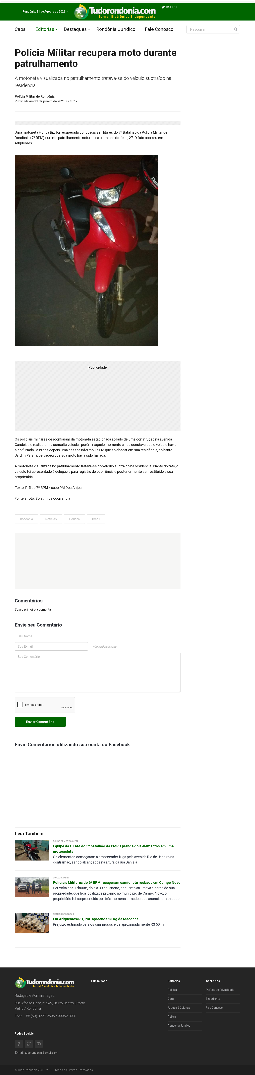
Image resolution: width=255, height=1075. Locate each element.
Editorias (44, 29)
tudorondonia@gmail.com (41, 1052)
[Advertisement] (97, 561)
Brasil (96, 519)
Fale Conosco (159, 29)
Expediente (213, 998)
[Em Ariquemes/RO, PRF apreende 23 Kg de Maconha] (32, 923)
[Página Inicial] (114, 12)
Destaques (75, 29)
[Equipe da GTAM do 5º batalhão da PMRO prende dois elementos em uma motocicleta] (32, 850)
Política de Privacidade (220, 989)
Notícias (51, 519)
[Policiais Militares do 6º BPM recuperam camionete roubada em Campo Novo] (32, 886)
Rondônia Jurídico (115, 29)
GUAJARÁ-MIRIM (61, 878)
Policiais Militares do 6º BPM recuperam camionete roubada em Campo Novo (116, 882)
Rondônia (26, 519)
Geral (171, 998)
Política (74, 519)
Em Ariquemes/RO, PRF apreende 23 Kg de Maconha (95, 919)
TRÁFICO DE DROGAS (63, 914)
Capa (20, 29)
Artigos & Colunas (179, 1007)
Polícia (172, 1016)
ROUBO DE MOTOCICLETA (65, 841)
